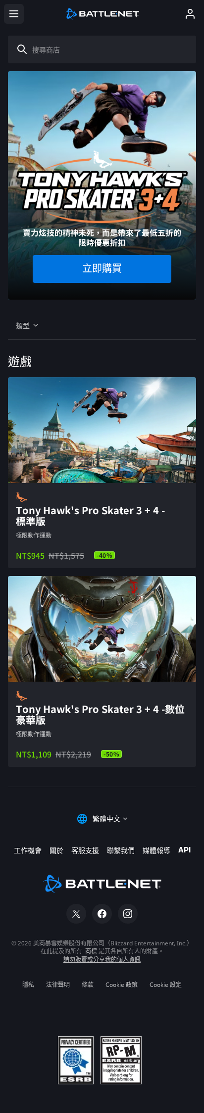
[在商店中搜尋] (22, 49)
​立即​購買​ (102, 269)
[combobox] (106, 49)
